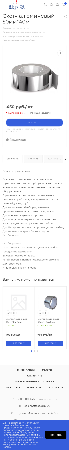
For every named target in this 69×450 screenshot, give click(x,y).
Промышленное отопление (34, 381)
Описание (12, 159)
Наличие (33, 159)
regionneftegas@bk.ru (36, 405)
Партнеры (13, 387)
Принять (56, 434)
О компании (26, 370)
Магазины (34, 387)
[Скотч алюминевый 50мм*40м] (34, 78)
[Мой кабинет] (57, 5)
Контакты (56, 387)
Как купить (54, 159)
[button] (31, 351)
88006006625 (26, 399)
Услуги (47, 370)
